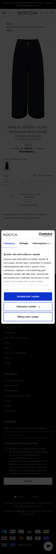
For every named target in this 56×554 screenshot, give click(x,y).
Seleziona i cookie (26, 306)
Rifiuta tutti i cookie (28, 316)
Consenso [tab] (9, 243)
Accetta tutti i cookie (28, 296)
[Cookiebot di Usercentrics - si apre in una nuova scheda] (39, 235)
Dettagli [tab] (23, 243)
